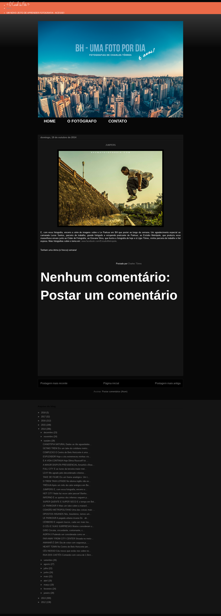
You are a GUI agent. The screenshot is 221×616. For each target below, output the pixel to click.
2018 (43, 412)
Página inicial (111, 383)
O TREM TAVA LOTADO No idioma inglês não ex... (67, 481)
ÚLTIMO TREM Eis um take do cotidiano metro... (66, 448)
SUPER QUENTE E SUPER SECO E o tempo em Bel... (69, 501)
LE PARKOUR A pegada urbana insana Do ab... (66, 518)
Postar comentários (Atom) (114, 391)
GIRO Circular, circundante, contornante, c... (64, 530)
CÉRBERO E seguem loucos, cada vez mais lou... (67, 522)
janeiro (47, 593)
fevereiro (48, 589)
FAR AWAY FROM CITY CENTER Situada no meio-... (68, 538)
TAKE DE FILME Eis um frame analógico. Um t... (66, 477)
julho (46, 568)
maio (46, 576)
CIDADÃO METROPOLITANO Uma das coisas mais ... (69, 510)
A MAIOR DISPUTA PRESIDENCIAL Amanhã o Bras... (68, 465)
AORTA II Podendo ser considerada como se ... (65, 534)
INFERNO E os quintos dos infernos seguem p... (66, 497)
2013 (43, 598)
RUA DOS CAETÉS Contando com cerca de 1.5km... (68, 555)
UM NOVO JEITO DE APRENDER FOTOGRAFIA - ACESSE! (35, 13)
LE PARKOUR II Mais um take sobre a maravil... (66, 506)
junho (46, 572)
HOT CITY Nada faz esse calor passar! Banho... (65, 493)
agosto (47, 564)
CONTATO (117, 121)
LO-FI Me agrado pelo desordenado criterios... (64, 473)
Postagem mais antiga (168, 383)
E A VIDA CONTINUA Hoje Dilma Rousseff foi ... (65, 460)
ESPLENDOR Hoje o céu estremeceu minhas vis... (67, 456)
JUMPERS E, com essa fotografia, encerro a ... (65, 489)
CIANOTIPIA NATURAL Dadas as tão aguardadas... (67, 444)
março (47, 584)
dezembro (49, 432)
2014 (43, 429)
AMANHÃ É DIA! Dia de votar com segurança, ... (66, 542)
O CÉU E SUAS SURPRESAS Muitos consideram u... (68, 526)
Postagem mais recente (53, 383)
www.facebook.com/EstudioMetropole (98, 241)
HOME (49, 121)
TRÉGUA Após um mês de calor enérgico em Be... (66, 485)
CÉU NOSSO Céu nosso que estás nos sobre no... (67, 551)
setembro (48, 560)
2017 (43, 416)
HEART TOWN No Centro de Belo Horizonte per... (66, 546)
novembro (49, 436)
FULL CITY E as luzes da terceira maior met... (65, 469)
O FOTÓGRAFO (82, 121)
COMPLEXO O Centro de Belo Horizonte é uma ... (66, 452)
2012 (43, 602)
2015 (43, 425)
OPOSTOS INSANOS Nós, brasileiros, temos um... (67, 514)
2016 (43, 420)
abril (46, 580)
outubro (47, 441)
